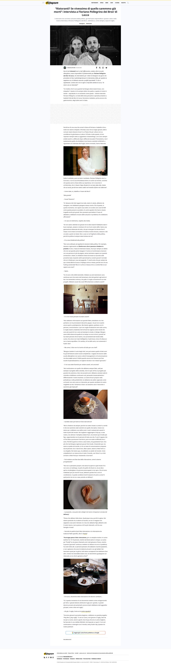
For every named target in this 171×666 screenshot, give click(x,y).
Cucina (117, 2)
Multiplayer (59, 658)
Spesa (101, 2)
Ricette (123, 2)
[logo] (51, 2)
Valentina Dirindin (71, 67)
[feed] (44, 657)
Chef (111, 2)
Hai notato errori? (67, 639)
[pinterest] (51, 657)
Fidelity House (79, 658)
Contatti (76, 653)
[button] (96, 67)
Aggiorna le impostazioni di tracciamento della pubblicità (100, 653)
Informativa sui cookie (62, 653)
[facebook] (48, 657)
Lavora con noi (82, 653)
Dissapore (82, 23)
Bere (106, 2)
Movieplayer (66, 658)
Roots (85, 534)
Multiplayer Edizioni (96, 658)
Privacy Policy (71, 653)
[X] (46, 657)
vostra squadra (85, 611)
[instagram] (53, 657)
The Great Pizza (87, 658)
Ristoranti (94, 2)
